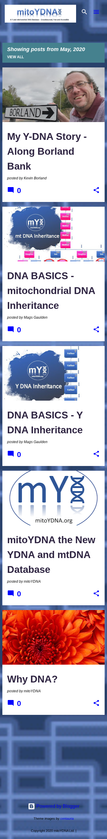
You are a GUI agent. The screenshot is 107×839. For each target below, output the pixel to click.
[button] (96, 191)
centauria (67, 818)
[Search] (84, 12)
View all (15, 57)
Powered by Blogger (57, 806)
